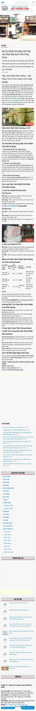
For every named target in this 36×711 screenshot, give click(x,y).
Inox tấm (6, 479)
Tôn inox (6, 511)
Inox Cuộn (6, 476)
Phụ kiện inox (7, 523)
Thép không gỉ (8, 529)
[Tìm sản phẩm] (33, 2)
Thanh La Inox (8, 505)
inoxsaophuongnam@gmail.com (16, 704)
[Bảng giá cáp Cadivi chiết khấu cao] (5, 613)
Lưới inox (6, 494)
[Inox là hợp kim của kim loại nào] (5, 606)
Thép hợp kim (8, 552)
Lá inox (5, 520)
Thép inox (7, 534)
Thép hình (7, 543)
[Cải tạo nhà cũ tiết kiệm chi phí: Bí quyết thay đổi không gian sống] (5, 620)
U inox (5, 500)
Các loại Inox (7, 526)
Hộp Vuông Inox (8, 488)
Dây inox (6, 497)
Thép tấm (7, 532)
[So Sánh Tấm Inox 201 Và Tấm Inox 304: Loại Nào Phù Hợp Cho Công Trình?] (5, 642)
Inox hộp (6, 485)
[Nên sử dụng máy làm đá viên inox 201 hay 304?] (5, 635)
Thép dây (7, 546)
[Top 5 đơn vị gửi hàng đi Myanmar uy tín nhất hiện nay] (5, 656)
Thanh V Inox (8, 508)
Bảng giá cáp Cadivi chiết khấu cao (15, 430)
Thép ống (7, 537)
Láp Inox (6, 491)
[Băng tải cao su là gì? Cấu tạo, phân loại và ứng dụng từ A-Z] (5, 663)
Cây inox (6, 514)
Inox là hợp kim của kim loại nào (14, 427)
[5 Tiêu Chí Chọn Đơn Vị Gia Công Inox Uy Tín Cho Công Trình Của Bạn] (5, 649)
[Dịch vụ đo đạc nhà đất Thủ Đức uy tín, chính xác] (5, 670)
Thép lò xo (8, 549)
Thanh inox (7, 502)
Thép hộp (7, 540)
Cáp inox (6, 517)
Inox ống (6, 482)
